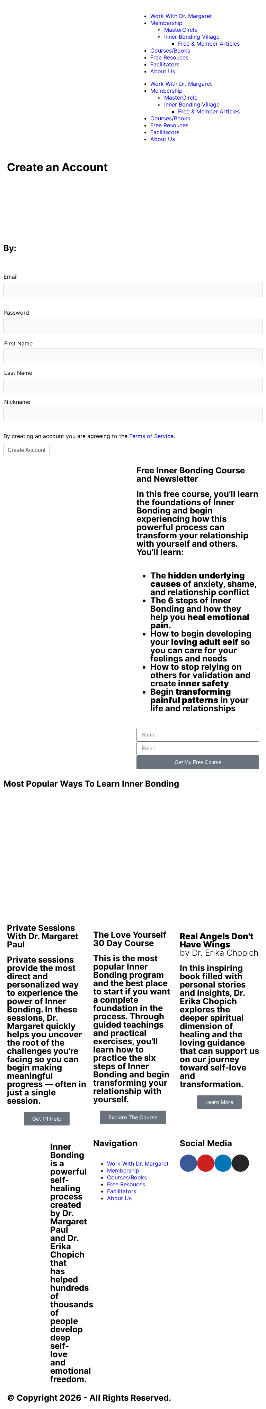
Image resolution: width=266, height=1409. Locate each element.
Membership (166, 22)
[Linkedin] (223, 1163)
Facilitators (164, 64)
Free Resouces (169, 57)
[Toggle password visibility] (254, 326)
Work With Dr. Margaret (181, 15)
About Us (162, 71)
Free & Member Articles (209, 43)
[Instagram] (240, 1163)
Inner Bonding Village (192, 36)
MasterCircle (180, 29)
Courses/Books (170, 50)
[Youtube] (205, 1163)
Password (16, 312)
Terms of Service (151, 436)
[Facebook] (188, 1163)
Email (10, 276)
